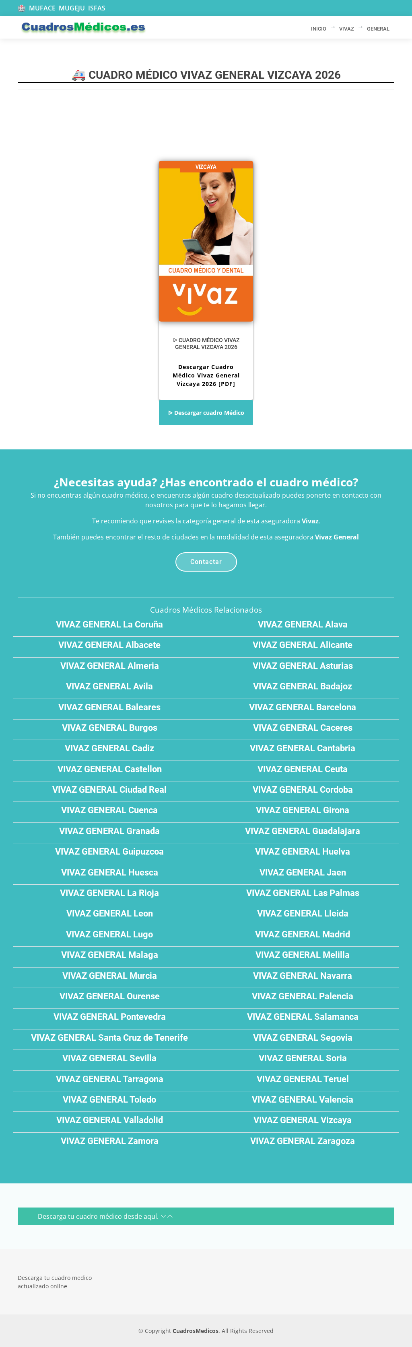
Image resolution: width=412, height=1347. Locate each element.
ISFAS (96, 8)
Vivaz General (337, 537)
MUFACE (42, 8)
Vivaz (310, 521)
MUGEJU (72, 8)
